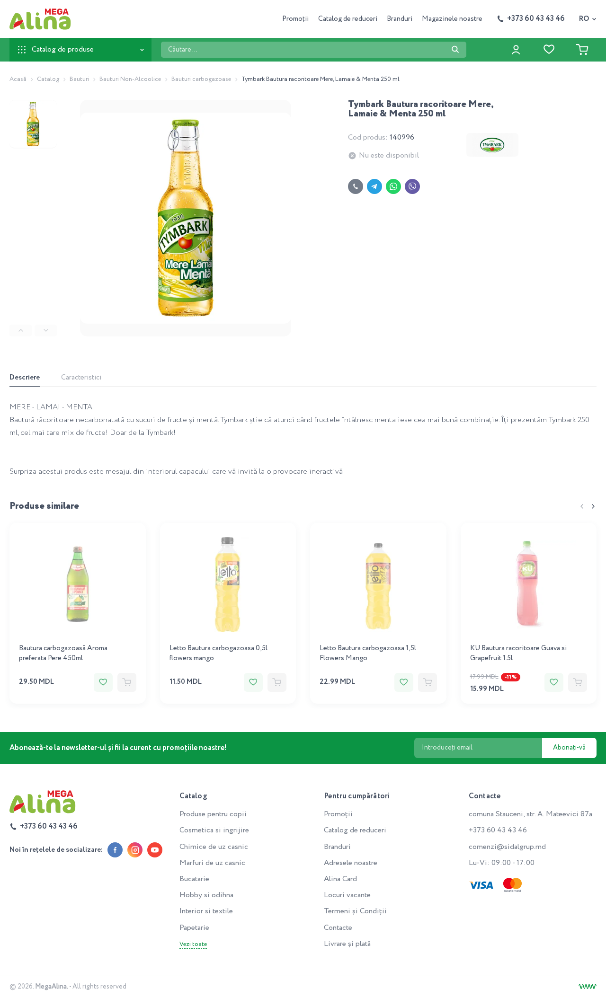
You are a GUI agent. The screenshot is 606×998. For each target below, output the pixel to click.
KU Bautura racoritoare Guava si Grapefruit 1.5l (518, 653)
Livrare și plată (347, 943)
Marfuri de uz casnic (212, 862)
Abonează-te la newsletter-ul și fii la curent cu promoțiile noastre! (118, 747)
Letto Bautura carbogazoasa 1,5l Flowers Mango (368, 653)
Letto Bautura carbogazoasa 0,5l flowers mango (218, 653)
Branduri (399, 19)
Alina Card (340, 879)
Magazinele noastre (452, 19)
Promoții (295, 19)
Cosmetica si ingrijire (214, 830)
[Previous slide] (20, 330)
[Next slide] (46, 330)
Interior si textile (206, 911)
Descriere (24, 377)
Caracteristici (81, 377)
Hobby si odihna (206, 895)
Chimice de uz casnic (213, 846)
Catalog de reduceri (347, 19)
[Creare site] (588, 986)
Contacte (338, 927)
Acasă (18, 79)
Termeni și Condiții (355, 911)
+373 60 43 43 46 (498, 830)
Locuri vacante (347, 895)
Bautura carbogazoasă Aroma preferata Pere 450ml (63, 653)
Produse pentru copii (213, 814)
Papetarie (194, 927)
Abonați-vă (569, 747)
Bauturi (79, 79)
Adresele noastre (350, 862)
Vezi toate (193, 944)
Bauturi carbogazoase (201, 79)
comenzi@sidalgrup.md (507, 846)
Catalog (48, 79)
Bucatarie (194, 879)
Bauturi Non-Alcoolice (130, 79)
